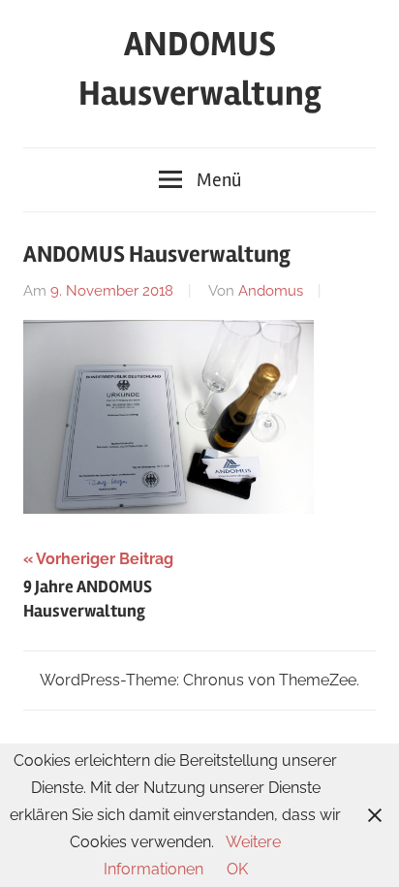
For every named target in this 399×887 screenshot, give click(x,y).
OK (237, 869)
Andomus (270, 291)
